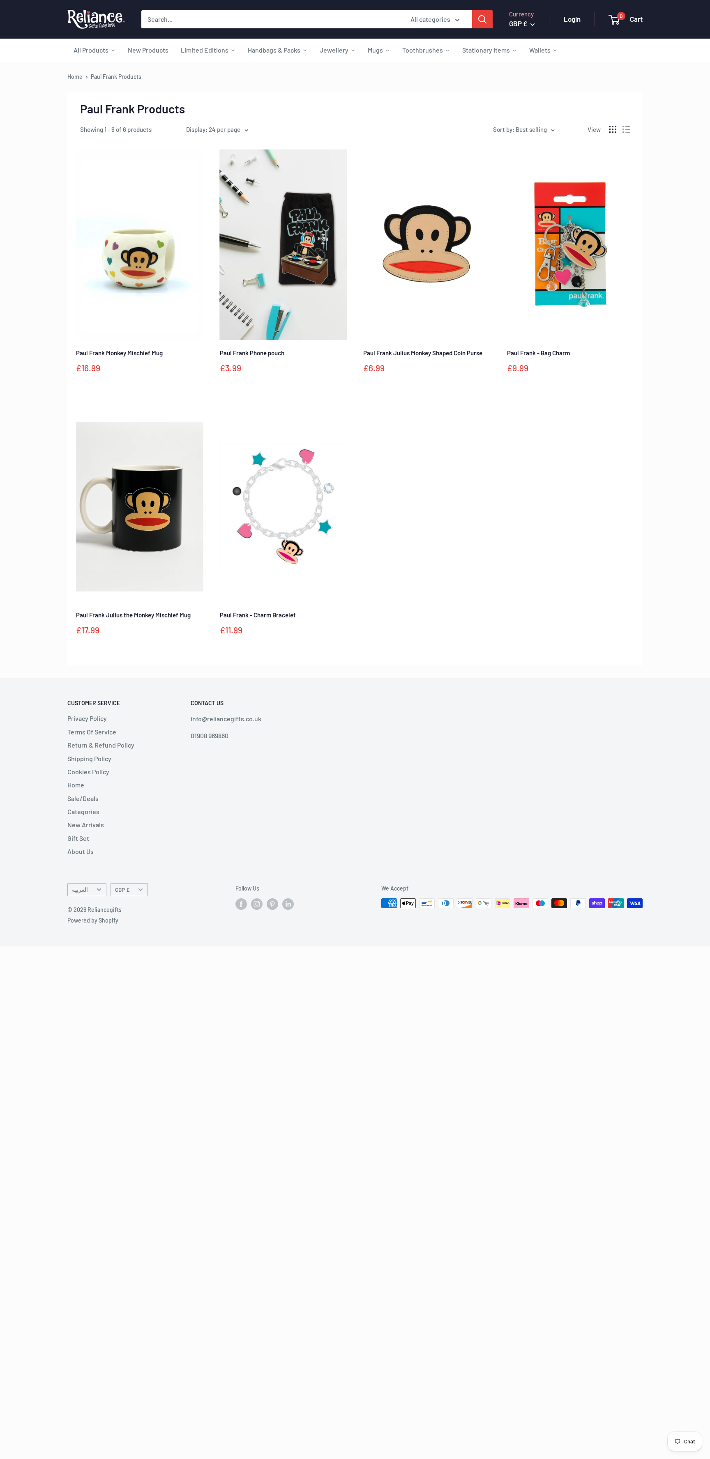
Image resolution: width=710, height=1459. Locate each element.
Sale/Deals (83, 798)
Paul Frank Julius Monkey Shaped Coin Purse (422, 353)
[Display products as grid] (612, 129)
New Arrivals (85, 824)
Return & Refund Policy (100, 745)
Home (75, 76)
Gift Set (78, 838)
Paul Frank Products (116, 76)
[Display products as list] (626, 129)
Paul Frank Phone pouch (252, 353)
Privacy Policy (87, 718)
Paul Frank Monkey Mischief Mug (119, 353)
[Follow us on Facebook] (241, 904)
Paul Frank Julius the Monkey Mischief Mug (133, 615)
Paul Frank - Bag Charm (538, 353)
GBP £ (122, 889)
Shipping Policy (89, 758)
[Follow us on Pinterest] (272, 904)
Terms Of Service (91, 732)
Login (572, 19)
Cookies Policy (88, 772)
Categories (83, 811)
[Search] (482, 19)
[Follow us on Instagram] (257, 904)
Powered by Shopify (92, 920)
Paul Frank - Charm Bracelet (258, 615)
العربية (80, 889)
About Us (80, 851)
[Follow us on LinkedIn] (288, 904)
